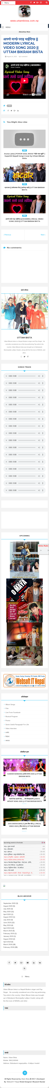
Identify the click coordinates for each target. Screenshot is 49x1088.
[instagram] (40, 2)
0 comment (23, 56)
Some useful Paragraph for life (17, 724)
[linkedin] (33, 962)
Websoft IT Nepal (13, 1082)
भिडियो (9, 105)
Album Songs (10, 704)
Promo (7, 720)
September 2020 (9, 903)
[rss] (24, 968)
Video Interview (11, 728)
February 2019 (8, 933)
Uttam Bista (25, 1079)
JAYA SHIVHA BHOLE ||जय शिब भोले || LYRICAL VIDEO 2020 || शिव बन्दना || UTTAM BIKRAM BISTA (24, 826)
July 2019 (6, 920)
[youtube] (21, 356)
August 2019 (8, 917)
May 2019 (7, 925)
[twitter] (34, 2)
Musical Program (11, 716)
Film (7, 708)
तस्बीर (7, 732)
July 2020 (6, 909)
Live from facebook (12, 712)
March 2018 (7, 944)
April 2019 (7, 928)
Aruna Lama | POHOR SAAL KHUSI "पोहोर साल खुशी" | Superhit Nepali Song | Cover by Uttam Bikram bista (24, 156)
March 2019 (7, 931)
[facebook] (31, 2)
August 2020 (8, 906)
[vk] (40, 962)
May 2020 (7, 911)
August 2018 (8, 939)
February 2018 (8, 947)
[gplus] (37, 2)
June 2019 (7, 922)
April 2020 (7, 914)
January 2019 (8, 936)
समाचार (7, 740)
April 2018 (7, 942)
